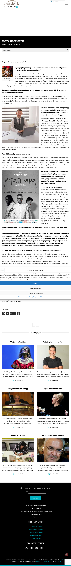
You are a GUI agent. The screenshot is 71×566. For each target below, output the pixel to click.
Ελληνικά (55, 1)
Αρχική (4, 44)
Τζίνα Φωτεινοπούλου (36, 535)
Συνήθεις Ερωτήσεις (36, 514)
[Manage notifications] (66, 554)
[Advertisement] (35, 22)
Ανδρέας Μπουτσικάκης (36, 532)
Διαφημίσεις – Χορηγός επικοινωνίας (36, 505)
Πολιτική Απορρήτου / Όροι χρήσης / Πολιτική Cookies (31, 296)
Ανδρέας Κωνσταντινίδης (36, 529)
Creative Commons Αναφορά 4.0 (44, 561)
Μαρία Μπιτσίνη (36, 538)
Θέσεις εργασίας (36, 508)
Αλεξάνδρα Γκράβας (36, 527)
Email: (26, 492)
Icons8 (59, 561)
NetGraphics (62, 559)
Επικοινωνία (50, 296)
